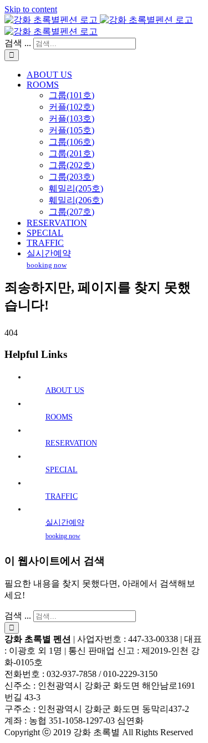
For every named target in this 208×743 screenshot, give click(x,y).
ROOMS (59, 417)
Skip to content (30, 9)
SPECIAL (61, 470)
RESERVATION (71, 443)
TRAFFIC (61, 496)
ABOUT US (64, 390)
